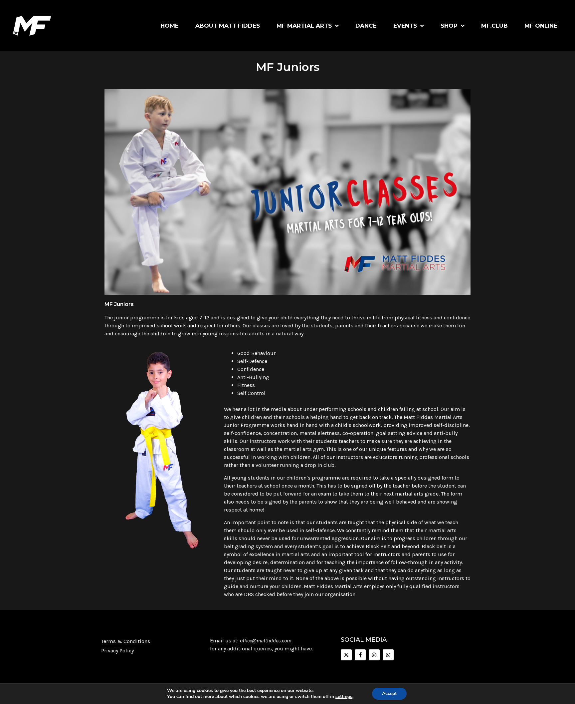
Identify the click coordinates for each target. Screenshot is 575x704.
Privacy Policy (117, 650)
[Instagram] (374, 654)
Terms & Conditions (125, 641)
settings (343, 697)
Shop (449, 25)
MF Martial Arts (304, 25)
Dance (366, 25)
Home (169, 25)
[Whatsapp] (388, 654)
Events (405, 25)
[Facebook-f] (360, 654)
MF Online (540, 25)
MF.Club (494, 25)
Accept (389, 693)
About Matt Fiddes (227, 25)
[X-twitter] (346, 654)
